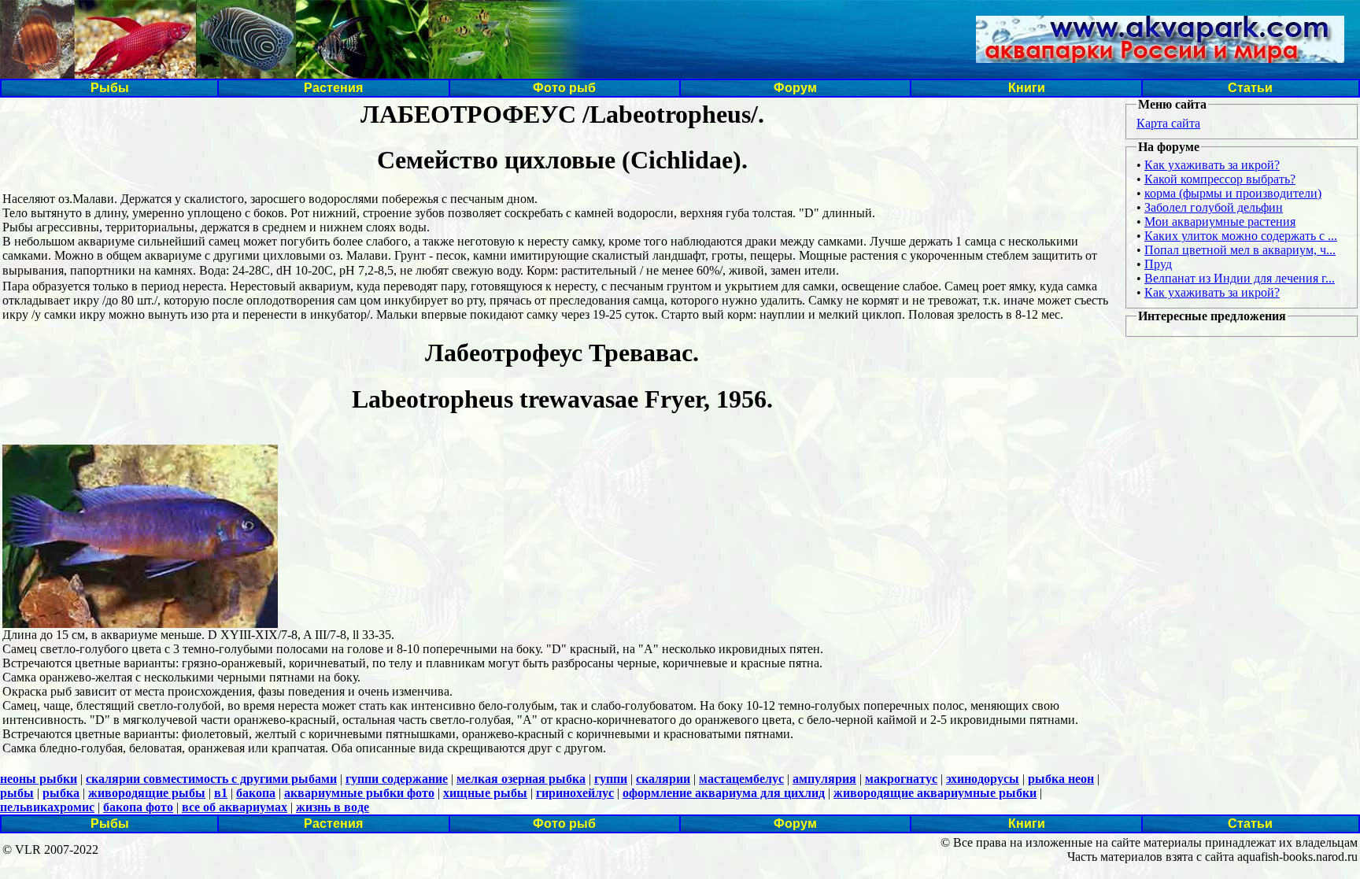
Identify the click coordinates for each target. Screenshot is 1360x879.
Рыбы (110, 87)
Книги (1026, 87)
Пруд (1158, 264)
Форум (795, 87)
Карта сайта (1168, 123)
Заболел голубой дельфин (1213, 207)
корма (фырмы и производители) (1232, 193)
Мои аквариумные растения (1219, 221)
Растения (333, 87)
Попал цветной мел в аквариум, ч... (1240, 250)
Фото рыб (564, 87)
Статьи (1250, 87)
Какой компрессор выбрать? (1219, 179)
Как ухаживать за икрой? (1212, 165)
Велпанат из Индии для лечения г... (1239, 278)
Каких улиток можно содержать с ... (1240, 235)
